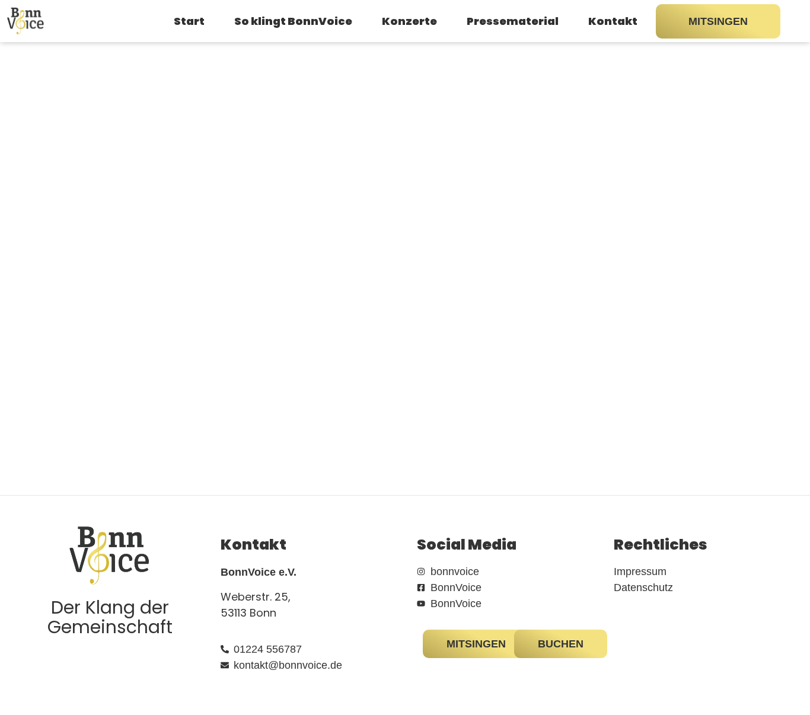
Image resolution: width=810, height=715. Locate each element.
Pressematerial (513, 21)
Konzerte (409, 21)
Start (189, 21)
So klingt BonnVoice (293, 21)
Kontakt (612, 21)
